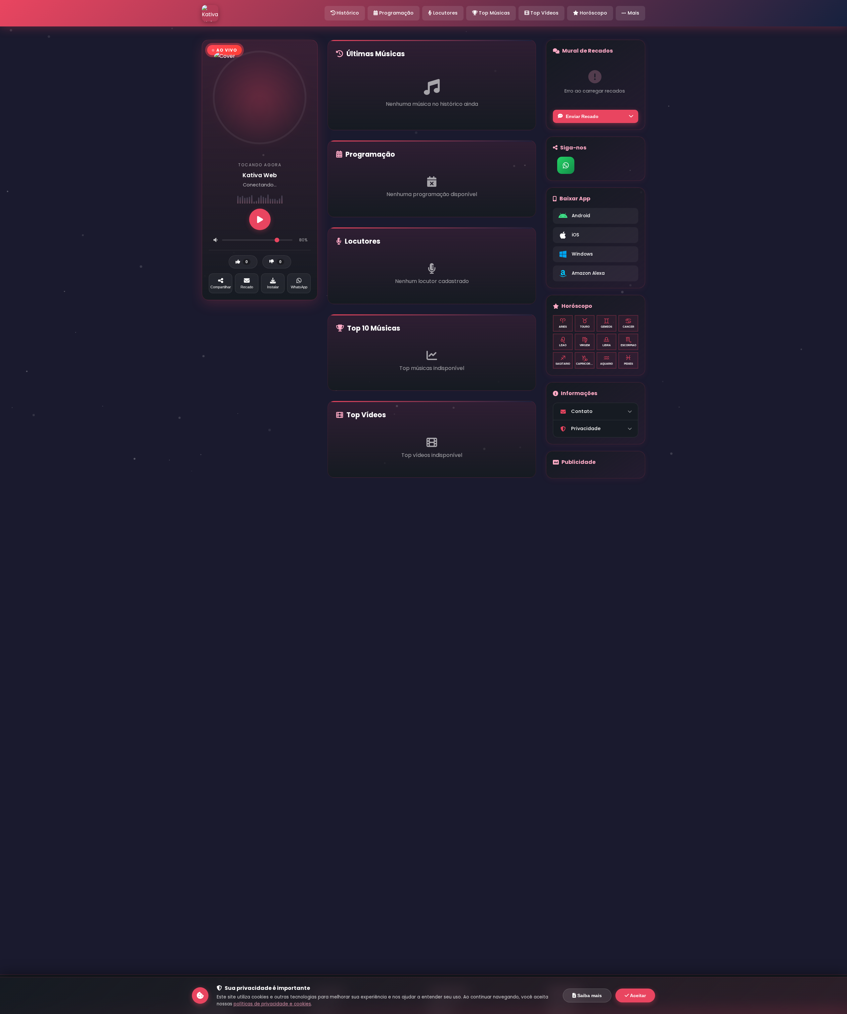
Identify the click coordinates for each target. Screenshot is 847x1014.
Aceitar (637, 995)
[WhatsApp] (565, 165)
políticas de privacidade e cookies (272, 1004)
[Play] (260, 219)
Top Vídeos (543, 13)
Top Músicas (493, 13)
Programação (396, 13)
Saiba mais (589, 995)
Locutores (445, 13)
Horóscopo (592, 13)
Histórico (347, 13)
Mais (633, 13)
